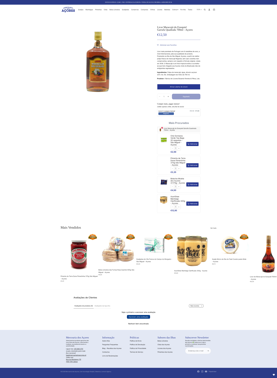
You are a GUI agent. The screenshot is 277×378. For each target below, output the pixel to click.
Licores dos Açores (164, 348)
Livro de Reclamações (110, 356)
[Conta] (209, 9)
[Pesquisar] (204, 9)
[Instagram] (202, 371)
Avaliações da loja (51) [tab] (102, 306)
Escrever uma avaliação (138, 317)
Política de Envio (135, 341)
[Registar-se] (208, 351)
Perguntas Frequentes (110, 344)
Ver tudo (213, 228)
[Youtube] (206, 371)
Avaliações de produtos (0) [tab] (83, 306)
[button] (178, 87)
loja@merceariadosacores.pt (76, 355)
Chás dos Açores (164, 344)
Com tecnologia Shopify (87, 371)
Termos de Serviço (136, 352)
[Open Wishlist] (274, 375)
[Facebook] (198, 371)
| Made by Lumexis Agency (103, 371)
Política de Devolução (137, 344)
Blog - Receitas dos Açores (111, 348)
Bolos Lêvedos (163, 341)
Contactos (106, 352)
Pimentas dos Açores (165, 352)
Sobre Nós (106, 341)
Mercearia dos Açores (72, 371)
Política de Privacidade (138, 348)
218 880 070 (78, 349)
